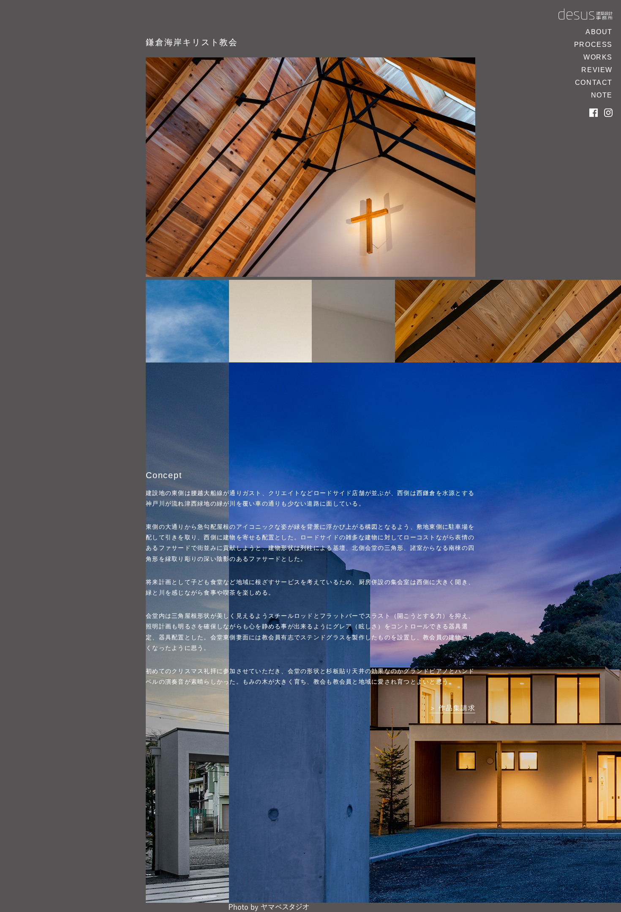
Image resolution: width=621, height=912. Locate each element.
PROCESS (593, 44)
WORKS (598, 57)
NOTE (602, 95)
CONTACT (594, 82)
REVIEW (597, 69)
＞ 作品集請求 (452, 708)
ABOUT (599, 31)
